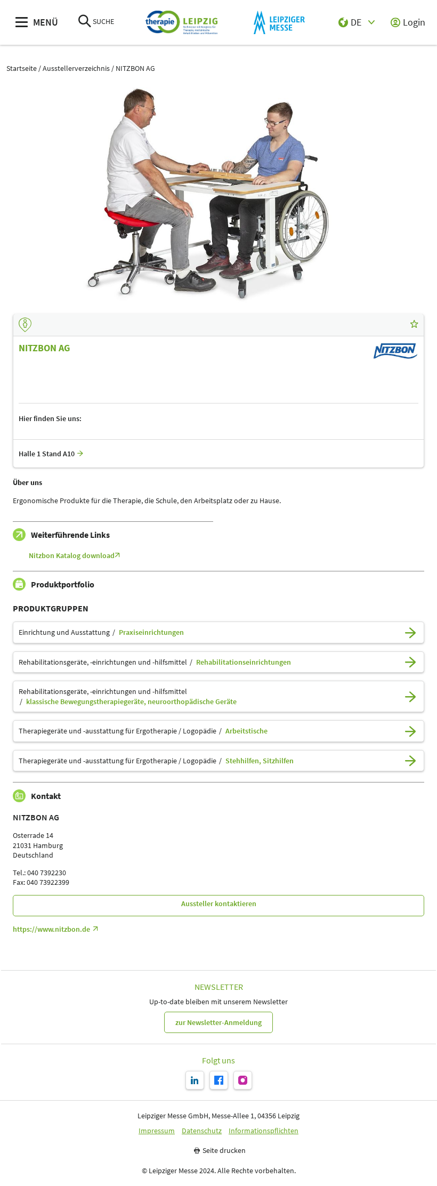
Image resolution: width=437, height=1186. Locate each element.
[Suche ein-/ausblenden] (84, 22)
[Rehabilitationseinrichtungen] (410, 662)
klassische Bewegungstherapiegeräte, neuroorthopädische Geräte (131, 701)
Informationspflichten (263, 1130)
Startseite (21, 68)
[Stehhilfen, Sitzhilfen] (410, 761)
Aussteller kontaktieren (218, 903)
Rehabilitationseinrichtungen (243, 662)
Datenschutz (202, 1130)
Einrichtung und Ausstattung (64, 632)
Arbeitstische (246, 731)
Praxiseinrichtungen (151, 632)
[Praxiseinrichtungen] (410, 632)
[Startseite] (181, 23)
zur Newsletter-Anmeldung (218, 1022)
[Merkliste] (414, 324)
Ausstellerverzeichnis (76, 68)
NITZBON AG (135, 68)
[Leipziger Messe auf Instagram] (242, 1080)
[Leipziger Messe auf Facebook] (218, 1080)
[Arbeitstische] (410, 731)
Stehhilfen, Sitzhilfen (259, 760)
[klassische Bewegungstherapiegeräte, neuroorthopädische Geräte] (410, 696)
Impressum (157, 1130)
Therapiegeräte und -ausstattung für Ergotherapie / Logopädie (117, 731)
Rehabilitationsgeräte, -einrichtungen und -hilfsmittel (103, 662)
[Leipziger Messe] (279, 23)
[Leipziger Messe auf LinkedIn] (194, 1080)
